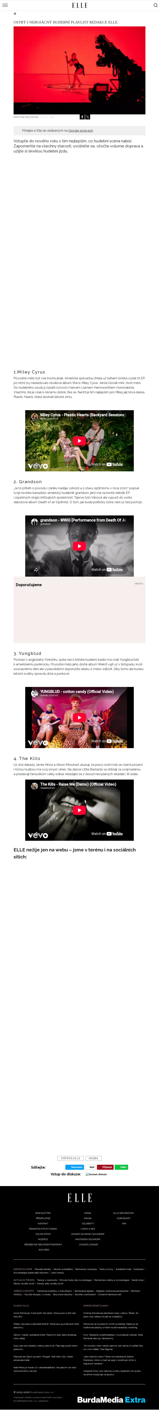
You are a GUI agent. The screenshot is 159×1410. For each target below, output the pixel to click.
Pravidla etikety (43, 1269)
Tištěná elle (30, 13)
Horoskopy (123, 1218)
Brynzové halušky (63, 1294)
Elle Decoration (123, 1213)
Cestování (139, 1269)
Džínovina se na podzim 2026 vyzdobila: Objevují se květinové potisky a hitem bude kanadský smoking (110, 1326)
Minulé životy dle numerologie (76, 1280)
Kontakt (43, 1223)
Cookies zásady (88, 1244)
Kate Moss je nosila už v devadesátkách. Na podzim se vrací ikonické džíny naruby (45, 1369)
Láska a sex (88, 1228)
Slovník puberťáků (63, 1269)
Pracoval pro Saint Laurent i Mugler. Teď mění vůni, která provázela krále (43, 1358)
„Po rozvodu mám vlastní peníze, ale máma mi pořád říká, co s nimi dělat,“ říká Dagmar (113, 1347)
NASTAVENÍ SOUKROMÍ (87, 1239)
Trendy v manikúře (47, 1280)
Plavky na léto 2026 (24, 1283)
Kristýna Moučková (26, 117)
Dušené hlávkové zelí (110, 1294)
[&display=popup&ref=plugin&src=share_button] (82, 116)
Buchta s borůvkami (85, 1294)
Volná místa (43, 1234)
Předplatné (43, 1218)
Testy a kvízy (106, 1269)
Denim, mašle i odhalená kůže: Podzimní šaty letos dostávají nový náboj (45, 1336)
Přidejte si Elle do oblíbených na (57, 130)
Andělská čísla (123, 1269)
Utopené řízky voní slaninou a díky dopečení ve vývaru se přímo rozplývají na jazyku (112, 1373)
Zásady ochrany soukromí (87, 1234)
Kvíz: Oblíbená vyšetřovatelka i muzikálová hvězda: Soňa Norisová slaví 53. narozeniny (113, 1336)
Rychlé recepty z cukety (38, 1294)
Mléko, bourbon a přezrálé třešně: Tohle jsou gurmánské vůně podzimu (46, 1326)
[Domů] (79, 1198)
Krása (88, 1218)
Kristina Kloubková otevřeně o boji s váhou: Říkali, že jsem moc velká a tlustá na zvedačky (110, 1315)
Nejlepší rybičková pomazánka (112, 1291)
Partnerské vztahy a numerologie (111, 1280)
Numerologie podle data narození (31, 1272)
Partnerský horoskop (86, 1269)
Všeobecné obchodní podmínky (43, 1244)
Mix (124, 1223)
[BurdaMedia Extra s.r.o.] (111, 1400)
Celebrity (88, 1223)
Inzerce (43, 1239)
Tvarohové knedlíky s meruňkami (54, 1291)
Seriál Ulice (137, 1280)
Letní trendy (57, 1272)
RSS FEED (44, 1249)
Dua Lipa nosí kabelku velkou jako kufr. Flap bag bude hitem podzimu (46, 1347)
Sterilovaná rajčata (83, 1291)
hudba (93, 1158)
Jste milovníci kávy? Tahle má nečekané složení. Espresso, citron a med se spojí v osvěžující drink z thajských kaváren (109, 1360)
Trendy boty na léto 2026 (50, 1283)
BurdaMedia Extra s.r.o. (42, 1392)
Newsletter (43, 1213)
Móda (87, 1213)
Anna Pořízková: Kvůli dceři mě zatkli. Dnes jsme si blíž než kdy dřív (45, 1315)
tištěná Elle (70, 1158)
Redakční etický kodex (43, 1228)
